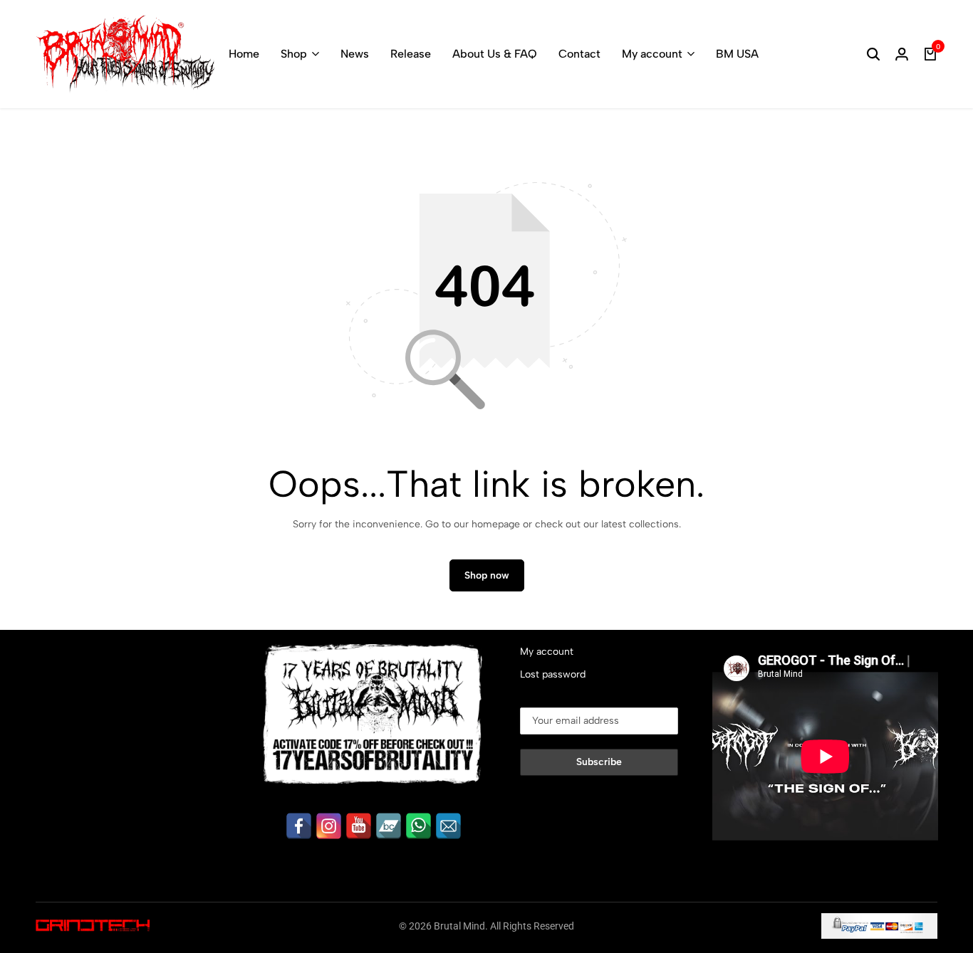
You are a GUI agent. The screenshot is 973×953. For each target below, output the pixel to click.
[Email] (448, 826)
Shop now (486, 575)
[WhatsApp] (418, 826)
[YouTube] (358, 826)
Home (244, 53)
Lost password (553, 674)
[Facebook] (299, 826)
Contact (579, 53)
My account (652, 53)
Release (410, 53)
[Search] (873, 54)
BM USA (737, 53)
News (354, 53)
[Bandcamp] (388, 826)
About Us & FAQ (494, 53)
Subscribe (599, 762)
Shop (294, 53)
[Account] (902, 54)
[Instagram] (329, 826)
